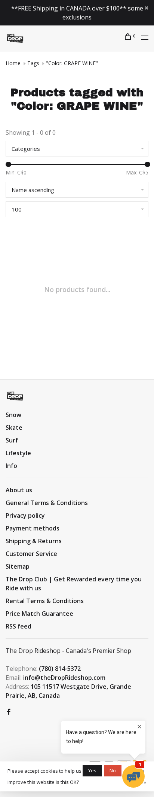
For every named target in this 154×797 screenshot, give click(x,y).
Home (13, 63)
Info (11, 466)
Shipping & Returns (34, 541)
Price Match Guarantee (39, 613)
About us (19, 490)
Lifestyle (18, 453)
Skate (14, 427)
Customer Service (31, 554)
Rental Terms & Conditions (45, 601)
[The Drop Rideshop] (15, 396)
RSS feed (18, 626)
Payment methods (32, 528)
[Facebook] (9, 712)
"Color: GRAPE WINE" (72, 63)
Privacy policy (25, 515)
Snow (13, 415)
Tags (33, 63)
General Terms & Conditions (47, 503)
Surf (12, 440)
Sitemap (18, 566)
